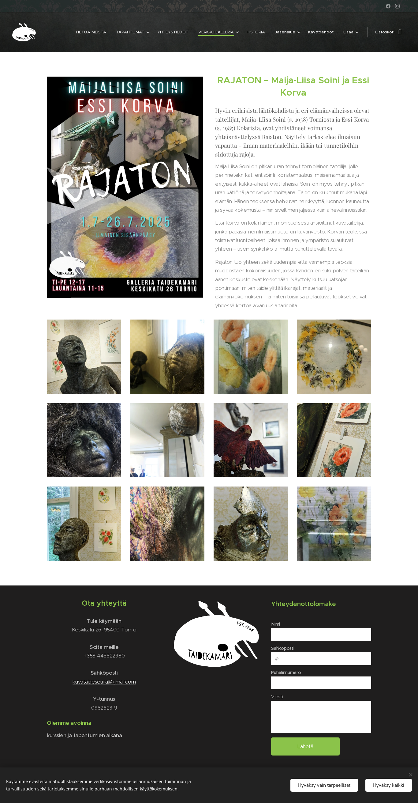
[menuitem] (92, 32)
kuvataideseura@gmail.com (104, 681)
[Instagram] (397, 6)
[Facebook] (388, 6)
